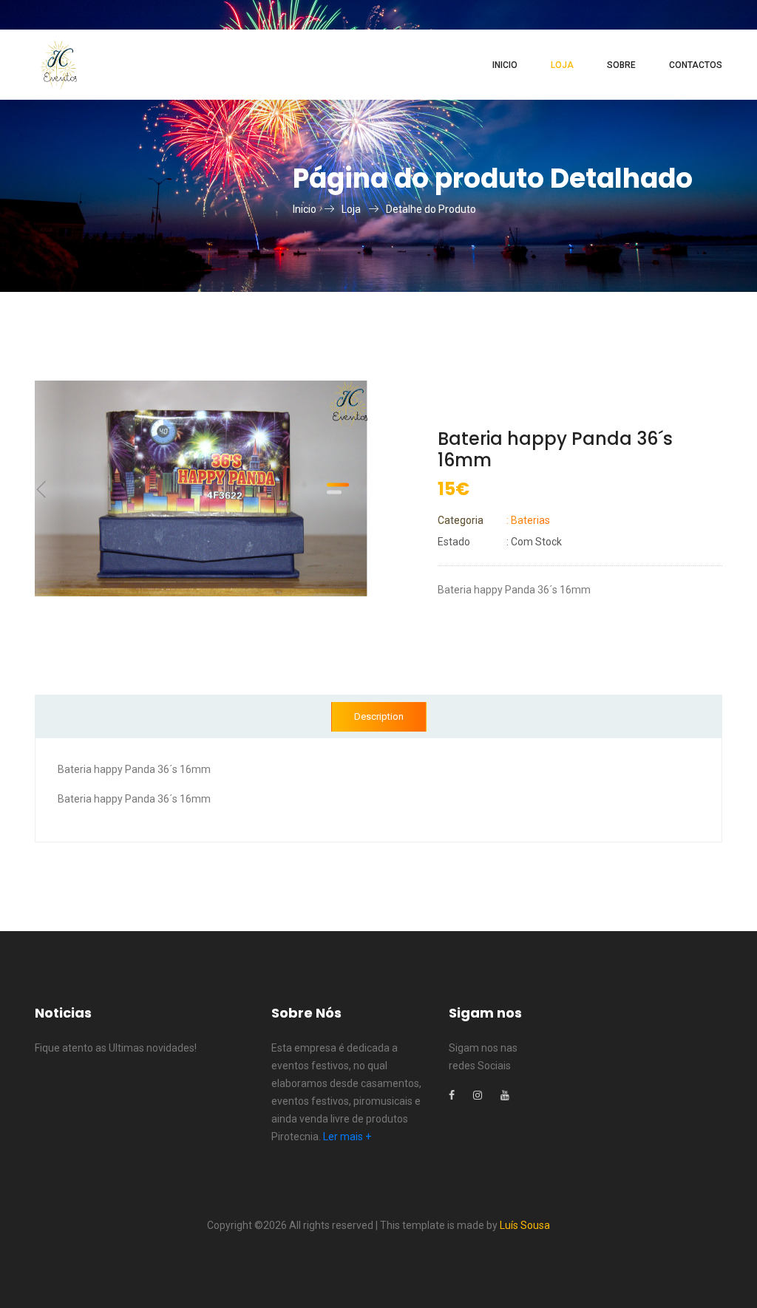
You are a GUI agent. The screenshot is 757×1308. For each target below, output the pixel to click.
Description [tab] (379, 716)
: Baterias (494, 520)
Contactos (695, 65)
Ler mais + (347, 1136)
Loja (562, 65)
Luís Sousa (525, 1225)
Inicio (504, 65)
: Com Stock (500, 542)
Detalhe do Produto (431, 209)
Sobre (621, 65)
